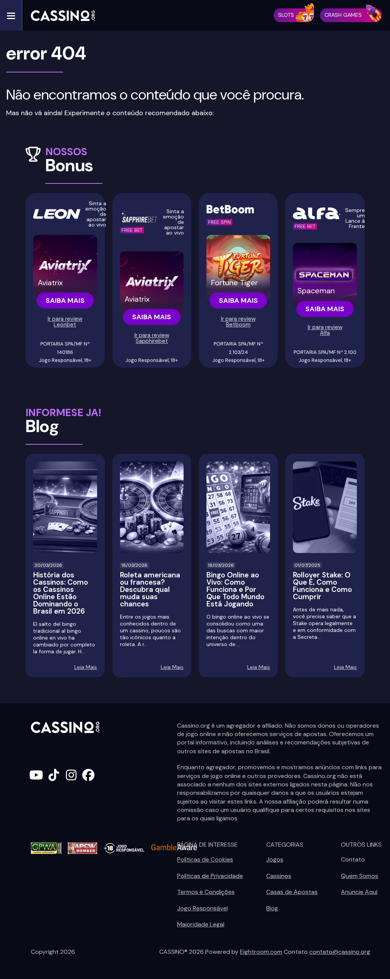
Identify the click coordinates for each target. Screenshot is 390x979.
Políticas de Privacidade (210, 876)
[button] (11, 15)
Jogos (274, 859)
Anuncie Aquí (359, 892)
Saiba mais (65, 300)
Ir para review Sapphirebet (151, 338)
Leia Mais (85, 667)
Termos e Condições (206, 892)
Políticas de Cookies (205, 859)
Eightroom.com (261, 952)
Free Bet (131, 230)
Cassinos (278, 876)
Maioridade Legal (200, 924)
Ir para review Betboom (238, 321)
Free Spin (219, 222)
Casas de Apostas (292, 892)
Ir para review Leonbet (65, 321)
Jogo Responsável (202, 908)
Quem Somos (359, 876)
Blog (272, 908)
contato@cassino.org (339, 952)
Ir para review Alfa (325, 330)
